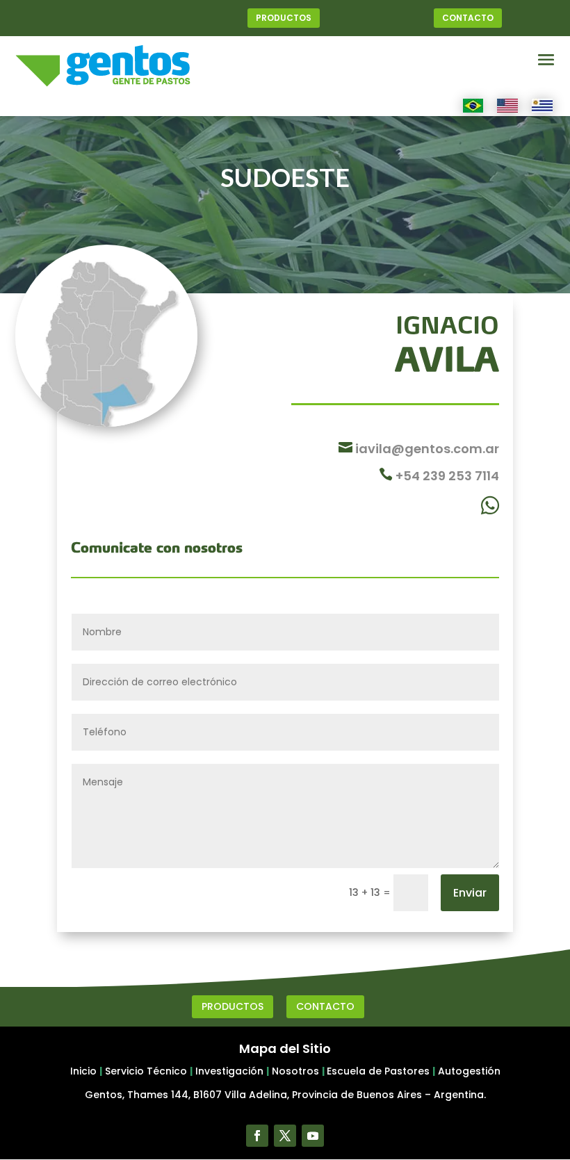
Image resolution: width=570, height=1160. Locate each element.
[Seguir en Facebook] (257, 1136)
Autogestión (469, 1071)
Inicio (83, 1071)
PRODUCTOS (283, 18)
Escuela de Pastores (378, 1071)
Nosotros (295, 1071)
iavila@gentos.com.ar (425, 448)
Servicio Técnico (146, 1071)
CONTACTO (468, 18)
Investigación (229, 1071)
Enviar (470, 893)
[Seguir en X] (285, 1136)
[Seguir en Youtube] (313, 1136)
